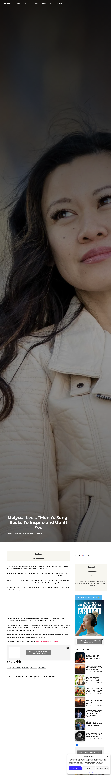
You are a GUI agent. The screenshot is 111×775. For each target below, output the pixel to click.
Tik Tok (55, 642)
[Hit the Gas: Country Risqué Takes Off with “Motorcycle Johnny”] (80, 724)
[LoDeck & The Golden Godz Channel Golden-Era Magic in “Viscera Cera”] (80, 702)
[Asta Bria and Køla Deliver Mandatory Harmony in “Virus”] (80, 680)
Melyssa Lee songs (13, 678)
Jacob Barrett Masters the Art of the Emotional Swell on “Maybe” (94, 734)
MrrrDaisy (93, 660)
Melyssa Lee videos (27, 678)
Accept (75, 768)
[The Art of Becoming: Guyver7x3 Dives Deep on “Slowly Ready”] (80, 669)
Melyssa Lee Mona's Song (33, 676)
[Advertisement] (38, 604)
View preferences (102, 768)
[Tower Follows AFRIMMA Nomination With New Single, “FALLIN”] (80, 713)
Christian (92, 671)
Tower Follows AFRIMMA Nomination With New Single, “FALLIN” (94, 712)
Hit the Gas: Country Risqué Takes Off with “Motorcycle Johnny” (94, 723)
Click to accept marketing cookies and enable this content (39, 652)
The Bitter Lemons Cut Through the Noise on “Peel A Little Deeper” (94, 690)
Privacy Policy (89, 772)
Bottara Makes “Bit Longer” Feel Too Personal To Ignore (93, 656)
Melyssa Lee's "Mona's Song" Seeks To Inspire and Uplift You (27, 680)
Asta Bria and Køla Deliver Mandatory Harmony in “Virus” (93, 679)
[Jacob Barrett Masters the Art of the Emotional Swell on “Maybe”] (80, 736)
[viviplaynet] (7, 3)
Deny (88, 768)
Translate (87, 556)
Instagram (46, 642)
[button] (108, 756)
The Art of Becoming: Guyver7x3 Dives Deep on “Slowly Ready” (94, 668)
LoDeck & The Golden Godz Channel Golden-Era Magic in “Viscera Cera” (94, 701)
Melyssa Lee (19, 676)
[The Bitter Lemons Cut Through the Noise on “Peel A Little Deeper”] (80, 691)
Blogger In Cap (29, 533)
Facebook (39, 642)
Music (10, 533)
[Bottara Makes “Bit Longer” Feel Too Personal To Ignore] (80, 657)
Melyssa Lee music (49, 676)
